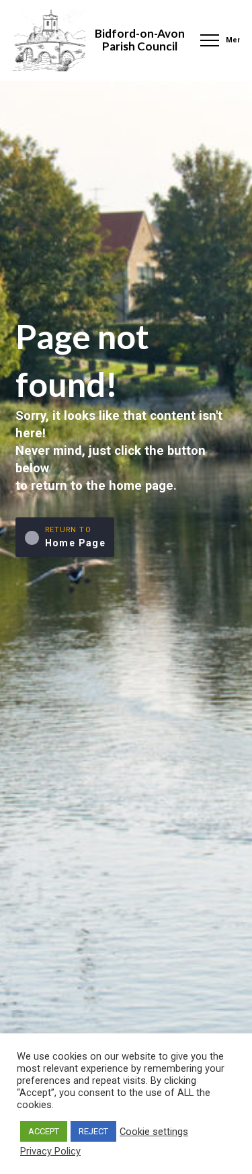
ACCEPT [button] (43, 1131)
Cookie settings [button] (154, 1132)
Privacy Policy (50, 1151)
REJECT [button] (93, 1131)
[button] (218, 40)
